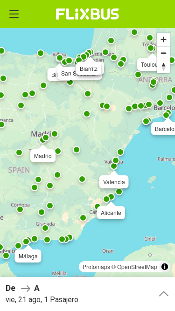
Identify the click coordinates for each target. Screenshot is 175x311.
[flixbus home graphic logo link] (87, 14)
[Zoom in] (163, 39)
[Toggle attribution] (164, 266)
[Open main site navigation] (14, 14)
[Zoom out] (163, 53)
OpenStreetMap (137, 266)
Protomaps (96, 266)
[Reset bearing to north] (163, 66)
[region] (87, 155)
